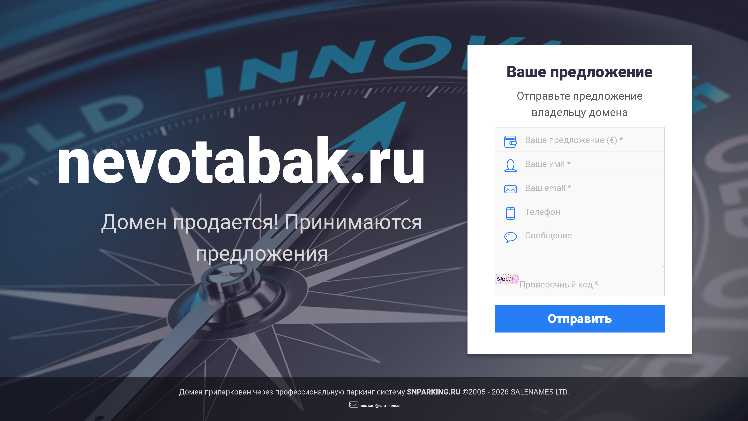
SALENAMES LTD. (540, 391)
